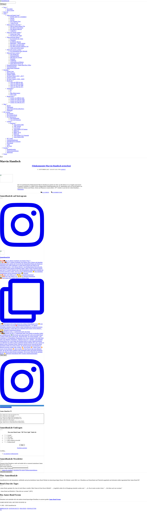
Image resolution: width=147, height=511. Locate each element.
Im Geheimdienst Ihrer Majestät (18, 51)
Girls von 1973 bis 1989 (16, 85)
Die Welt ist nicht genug (16, 27)
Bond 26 (5, 12)
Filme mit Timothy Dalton (14, 32)
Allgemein (45, 192)
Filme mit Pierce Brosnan (13, 24)
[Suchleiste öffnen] (1, 157)
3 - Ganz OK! (9, 438)
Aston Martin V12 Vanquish (21, 135)
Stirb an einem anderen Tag (17, 26)
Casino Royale (14, 23)
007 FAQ (9, 146)
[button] (1, 510)
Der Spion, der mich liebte (17, 45)
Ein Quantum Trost (15, 21)
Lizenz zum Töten (15, 34)
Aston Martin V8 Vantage (20, 129)
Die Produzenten (14, 118)
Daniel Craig (10, 71)
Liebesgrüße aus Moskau (17, 62)
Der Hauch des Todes (16, 35)
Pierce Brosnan (11, 73)
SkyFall (12, 20)
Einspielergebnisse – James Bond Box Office (19, 65)
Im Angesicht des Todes (16, 38)
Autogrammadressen (12, 140)
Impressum (10, 152)
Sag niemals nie (14, 54)
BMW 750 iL (17, 132)
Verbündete (10, 88)
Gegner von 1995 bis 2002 (17, 99)
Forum (5, 154)
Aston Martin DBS (19, 137)
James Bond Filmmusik (13, 68)
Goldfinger (13, 60)
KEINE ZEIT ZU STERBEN (18, 17)
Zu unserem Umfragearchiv (10, 453)
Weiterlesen (20, 189)
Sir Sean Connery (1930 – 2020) (15, 79)
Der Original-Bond (12, 115)
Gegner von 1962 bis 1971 (17, 102)
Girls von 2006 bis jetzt (16, 82)
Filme (4, 13)
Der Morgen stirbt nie (16, 29)
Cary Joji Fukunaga (15, 120)
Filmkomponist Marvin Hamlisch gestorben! (51, 166)
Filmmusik (10, 110)
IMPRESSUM (4, 508)
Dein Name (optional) (6, 466)
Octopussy (13, 40)
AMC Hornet (17, 126)
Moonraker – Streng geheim (17, 43)
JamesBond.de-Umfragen (14, 141)
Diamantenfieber (14, 56)
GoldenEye (13, 31)
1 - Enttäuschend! (10, 442)
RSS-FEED (23, 508)
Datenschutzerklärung (13, 151)
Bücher (9, 105)
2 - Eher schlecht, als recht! (13, 440)
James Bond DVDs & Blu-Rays (15, 108)
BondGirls (9, 80)
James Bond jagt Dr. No (16, 63)
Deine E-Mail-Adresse (6, 468)
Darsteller (6, 70)
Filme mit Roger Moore (13, 37)
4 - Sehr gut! (9, 437)
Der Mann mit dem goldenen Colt (19, 46)
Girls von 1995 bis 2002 (16, 84)
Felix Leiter (13, 94)
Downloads (10, 143)
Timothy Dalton (11, 74)
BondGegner (10, 96)
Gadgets (9, 121)
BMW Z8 (16, 134)
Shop (4, 104)
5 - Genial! (8, 435)
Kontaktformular (11, 149)
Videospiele (10, 107)
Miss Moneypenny (15, 93)
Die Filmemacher (11, 116)
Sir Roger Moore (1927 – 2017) (15, 76)
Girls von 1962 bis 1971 (16, 87)
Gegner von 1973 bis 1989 (17, 101)
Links (8, 144)
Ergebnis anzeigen (22, 448)
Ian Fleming (10, 113)
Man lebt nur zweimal (16, 57)
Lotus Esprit (17, 128)
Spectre (12, 18)
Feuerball (12, 59)
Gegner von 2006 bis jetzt (17, 98)
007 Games (10, 138)
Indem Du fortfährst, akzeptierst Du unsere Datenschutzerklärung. (19, 470)
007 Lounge (6, 112)
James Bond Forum (55, 499)
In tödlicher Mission (15, 42)
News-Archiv (10, 10)
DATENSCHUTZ (14, 508)
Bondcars (12, 123)
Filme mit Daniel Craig (13, 15)
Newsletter (10, 9)
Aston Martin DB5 (19, 124)
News (5, 7)
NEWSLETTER (31, 508)
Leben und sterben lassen (17, 48)
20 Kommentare (57, 192)
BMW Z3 (16, 131)
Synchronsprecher (12, 66)
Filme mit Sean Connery (13, 53)
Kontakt (5, 148)
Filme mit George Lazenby (14, 49)
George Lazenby (11, 77)
